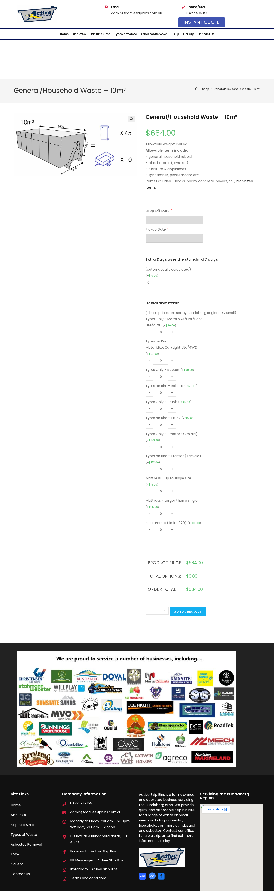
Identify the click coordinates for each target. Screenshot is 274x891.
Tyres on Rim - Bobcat (171, 385)
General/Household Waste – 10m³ (236, 89)
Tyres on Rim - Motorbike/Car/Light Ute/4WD (171, 347)
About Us (79, 34)
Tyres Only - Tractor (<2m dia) (171, 436)
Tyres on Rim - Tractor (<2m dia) (173, 459)
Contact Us (205, 34)
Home (64, 34)
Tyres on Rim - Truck (170, 417)
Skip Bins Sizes (99, 34)
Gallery (188, 34)
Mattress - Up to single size (168, 481)
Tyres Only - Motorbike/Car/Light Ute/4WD (174, 322)
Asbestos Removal (154, 34)
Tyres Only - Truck (168, 401)
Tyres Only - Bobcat (170, 369)
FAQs (175, 34)
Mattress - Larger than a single (172, 503)
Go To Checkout (188, 611)
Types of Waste (125, 34)
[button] (131, 119)
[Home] (196, 89)
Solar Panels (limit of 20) (173, 522)
